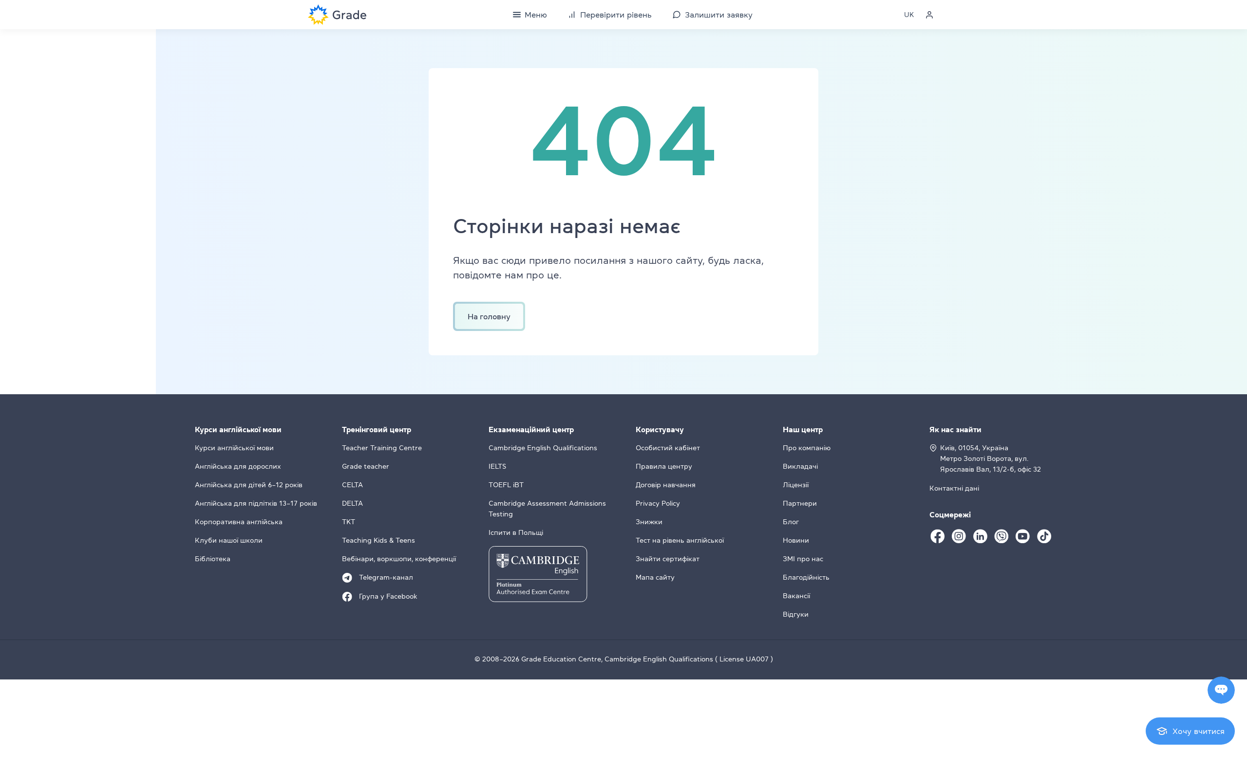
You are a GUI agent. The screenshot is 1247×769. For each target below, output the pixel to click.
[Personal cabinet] (929, 14)
